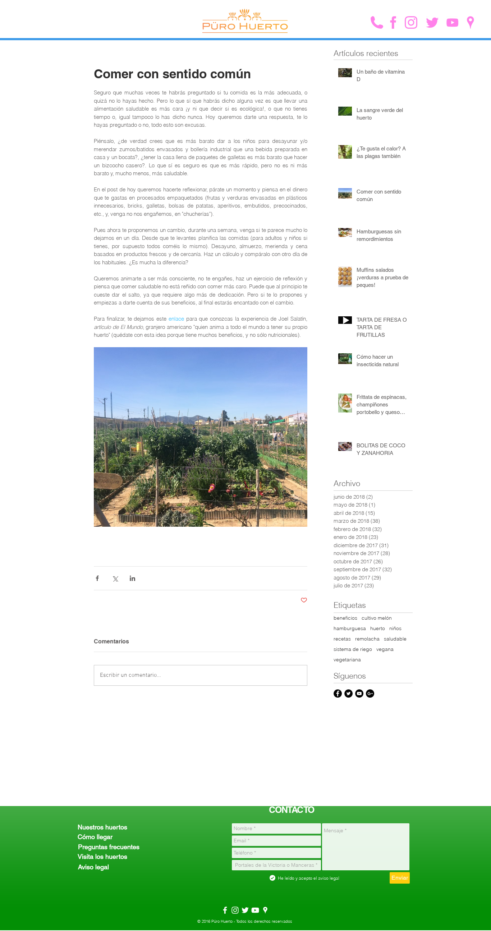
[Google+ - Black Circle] (370, 693)
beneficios (345, 618)
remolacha (367, 639)
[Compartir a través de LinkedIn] (132, 578)
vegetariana (347, 660)
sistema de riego (353, 649)
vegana (385, 649)
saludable (395, 639)
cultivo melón (377, 618)
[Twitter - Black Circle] (348, 693)
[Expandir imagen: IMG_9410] (200, 437)
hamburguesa (350, 628)
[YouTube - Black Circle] (359, 693)
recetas (342, 639)
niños (395, 628)
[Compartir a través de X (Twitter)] (114, 578)
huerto (377, 628)
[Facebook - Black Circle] (338, 693)
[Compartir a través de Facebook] (97, 578)
